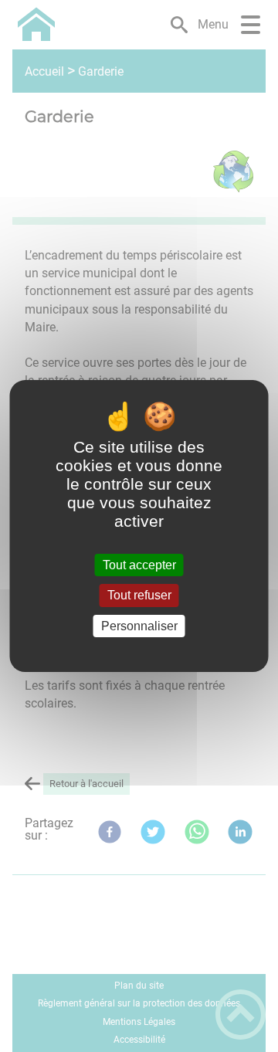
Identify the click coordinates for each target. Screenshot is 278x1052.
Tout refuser (139, 595)
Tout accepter (139, 565)
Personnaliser (139, 626)
